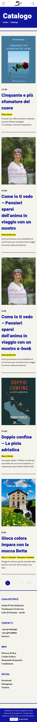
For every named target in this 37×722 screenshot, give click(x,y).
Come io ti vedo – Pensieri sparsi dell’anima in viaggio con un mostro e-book (17, 333)
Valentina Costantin (25, 557)
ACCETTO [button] (14, 719)
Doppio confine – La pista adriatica (16, 443)
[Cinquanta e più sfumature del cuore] (18, 59)
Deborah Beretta (8, 235)
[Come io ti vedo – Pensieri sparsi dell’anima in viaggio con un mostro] (18, 161)
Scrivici (5, 636)
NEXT (29, 583)
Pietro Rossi (6, 114)
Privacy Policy (8, 653)
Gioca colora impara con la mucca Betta (15, 544)
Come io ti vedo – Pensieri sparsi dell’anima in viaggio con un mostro (17, 212)
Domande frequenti (11, 660)
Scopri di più (23, 719)
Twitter (5, 687)
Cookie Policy (8, 656)
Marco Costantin (8, 557)
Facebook (6, 680)
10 (23, 583)
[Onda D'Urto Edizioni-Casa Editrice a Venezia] (18, 3)
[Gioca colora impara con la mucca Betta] (18, 502)
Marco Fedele (7, 456)
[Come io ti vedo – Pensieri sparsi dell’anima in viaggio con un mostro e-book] (18, 281)
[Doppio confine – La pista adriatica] (18, 401)
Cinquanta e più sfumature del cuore (17, 101)
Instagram (6, 684)
